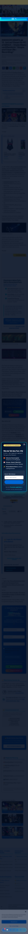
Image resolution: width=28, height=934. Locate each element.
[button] (25, 911)
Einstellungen (14, 930)
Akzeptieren (14, 922)
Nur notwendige (14, 926)
